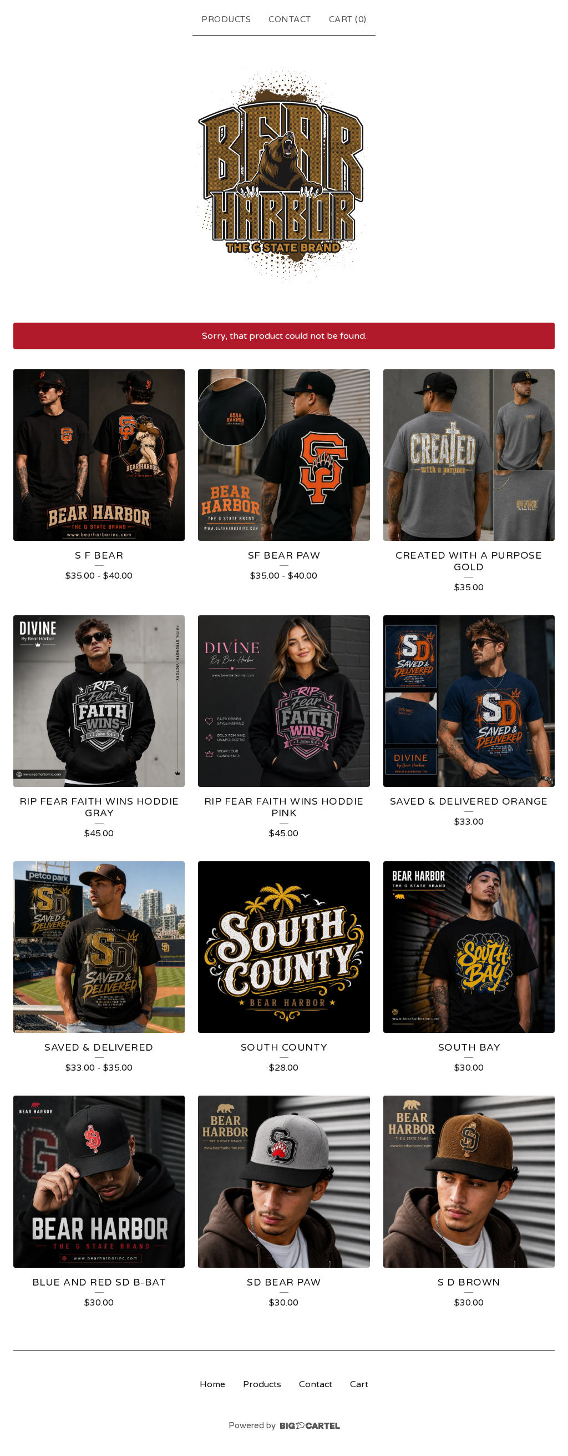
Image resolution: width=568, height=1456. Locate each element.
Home (212, 1384)
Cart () (348, 19)
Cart (359, 1384)
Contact (289, 19)
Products (226, 19)
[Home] (284, 177)
